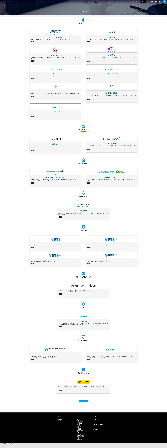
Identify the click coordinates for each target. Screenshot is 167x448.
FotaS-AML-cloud (79, 434)
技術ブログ (95, 419)
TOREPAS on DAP (79, 428)
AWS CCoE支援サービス (111, 69)
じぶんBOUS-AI (79, 438)
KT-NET (78, 437)
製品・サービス (142, 1)
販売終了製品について (83, 401)
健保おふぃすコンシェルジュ (80, 430)
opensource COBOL (79, 418)
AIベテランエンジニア (79, 422)
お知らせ (133, 1)
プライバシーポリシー (10, 443)
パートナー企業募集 (158, 1)
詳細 (32, 41)
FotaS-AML (78, 433)
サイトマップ (96, 422)
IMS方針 (5, 443)
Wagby (77, 419)
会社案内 (147, 1)
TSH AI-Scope (83, 316)
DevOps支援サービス (55, 107)
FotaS (77, 431)
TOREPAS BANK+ (79, 429)
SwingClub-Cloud (79, 426)
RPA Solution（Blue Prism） (80, 435)
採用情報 (152, 1)
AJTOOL (78, 417)
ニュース (60, 416)
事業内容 (137, 1)
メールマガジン (96, 416)
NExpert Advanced (111, 88)
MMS (77, 416)
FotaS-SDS (78, 432)
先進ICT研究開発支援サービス (80, 436)
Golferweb (78, 427)
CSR (2, 443)
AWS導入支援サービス (55, 69)
